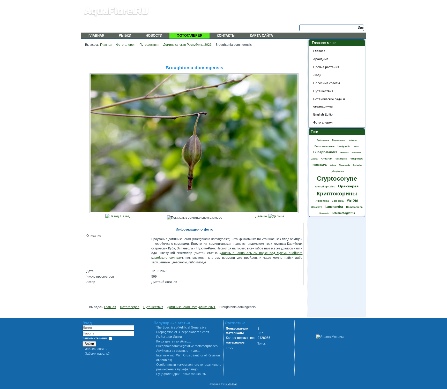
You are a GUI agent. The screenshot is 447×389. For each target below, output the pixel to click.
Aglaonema (322, 201)
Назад (125, 216)
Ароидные (321, 59)
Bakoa (333, 165)
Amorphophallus (325, 186)
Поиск (261, 343)
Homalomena (354, 206)
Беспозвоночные (324, 146)
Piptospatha (319, 164)
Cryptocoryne (337, 178)
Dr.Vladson (231, 384)
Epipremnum (338, 140)
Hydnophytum (337, 171)
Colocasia (338, 201)
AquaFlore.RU (116, 11)
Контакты (226, 35)
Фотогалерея (189, 35)
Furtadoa (357, 165)
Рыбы (352, 200)
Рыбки (125, 35)
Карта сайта (261, 35)
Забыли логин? (96, 349)
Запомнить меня (95, 338)
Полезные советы (326, 83)
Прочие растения (326, 67)
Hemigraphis (344, 146)
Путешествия (149, 45)
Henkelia (344, 152)
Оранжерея (348, 186)
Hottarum (352, 140)
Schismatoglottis (343, 213)
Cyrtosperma (323, 140)
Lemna (356, 146)
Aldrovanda (344, 165)
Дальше (261, 216)
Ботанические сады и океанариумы (329, 102)
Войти (89, 344)
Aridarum (326, 158)
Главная (96, 35)
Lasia (314, 158)
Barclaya (316, 206)
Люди (317, 75)
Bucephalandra (325, 152)
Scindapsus (341, 159)
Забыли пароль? (97, 353)
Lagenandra (334, 207)
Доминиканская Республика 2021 (187, 45)
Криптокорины (337, 193)
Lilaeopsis (324, 213)
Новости (154, 35)
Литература (356, 158)
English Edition (323, 114)
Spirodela (356, 152)
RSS (229, 348)
